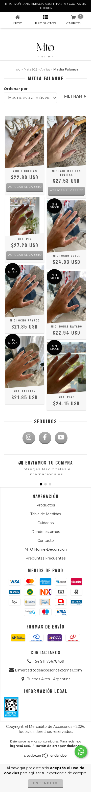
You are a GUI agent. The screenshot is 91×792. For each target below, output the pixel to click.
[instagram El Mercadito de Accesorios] (28, 438)
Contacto (45, 540)
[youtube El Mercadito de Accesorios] (61, 438)
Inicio (16, 69)
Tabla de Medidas (45, 514)
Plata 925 (30, 69)
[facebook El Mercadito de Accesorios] (45, 438)
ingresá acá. (20, 746)
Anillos (45, 69)
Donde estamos (45, 531)
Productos (45, 505)
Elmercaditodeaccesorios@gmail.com (48, 670)
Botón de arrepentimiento (58, 746)
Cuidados (45, 523)
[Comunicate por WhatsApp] (81, 751)
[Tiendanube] (46, 757)
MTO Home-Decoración (46, 549)
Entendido (45, 783)
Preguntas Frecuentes (45, 558)
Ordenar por (16, 88)
